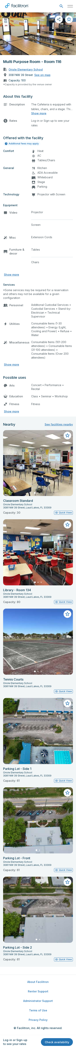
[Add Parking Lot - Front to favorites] (67, 793)
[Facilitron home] (16, 9)
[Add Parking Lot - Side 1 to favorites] (67, 703)
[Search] (61, 6)
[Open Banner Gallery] (38, 33)
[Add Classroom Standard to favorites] (67, 435)
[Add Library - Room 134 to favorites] (67, 525)
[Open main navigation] (70, 6)
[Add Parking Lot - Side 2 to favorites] (67, 882)
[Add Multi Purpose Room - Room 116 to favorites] (69, 19)
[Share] (59, 19)
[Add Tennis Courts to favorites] (67, 614)
